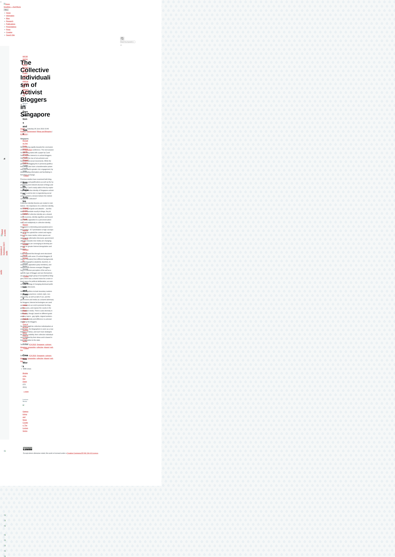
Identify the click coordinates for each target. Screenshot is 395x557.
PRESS (25, 90)
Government (31, 131)
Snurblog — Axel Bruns (12, 7)
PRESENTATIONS (25, 84)
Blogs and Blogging (44, 131)
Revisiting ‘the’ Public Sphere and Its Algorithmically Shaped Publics (25, 152)
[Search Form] (122, 38)
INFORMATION (25, 59)
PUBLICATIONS (25, 76)
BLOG (25, 65)
